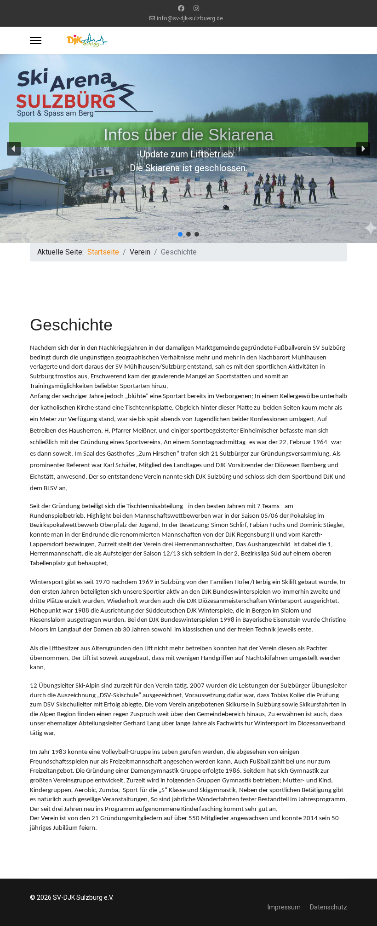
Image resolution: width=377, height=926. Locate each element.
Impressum (284, 907)
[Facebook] (181, 8)
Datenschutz (328, 907)
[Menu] (35, 40)
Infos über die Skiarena (188, 134)
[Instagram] (196, 8)
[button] (14, 149)
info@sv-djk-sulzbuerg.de (190, 18)
